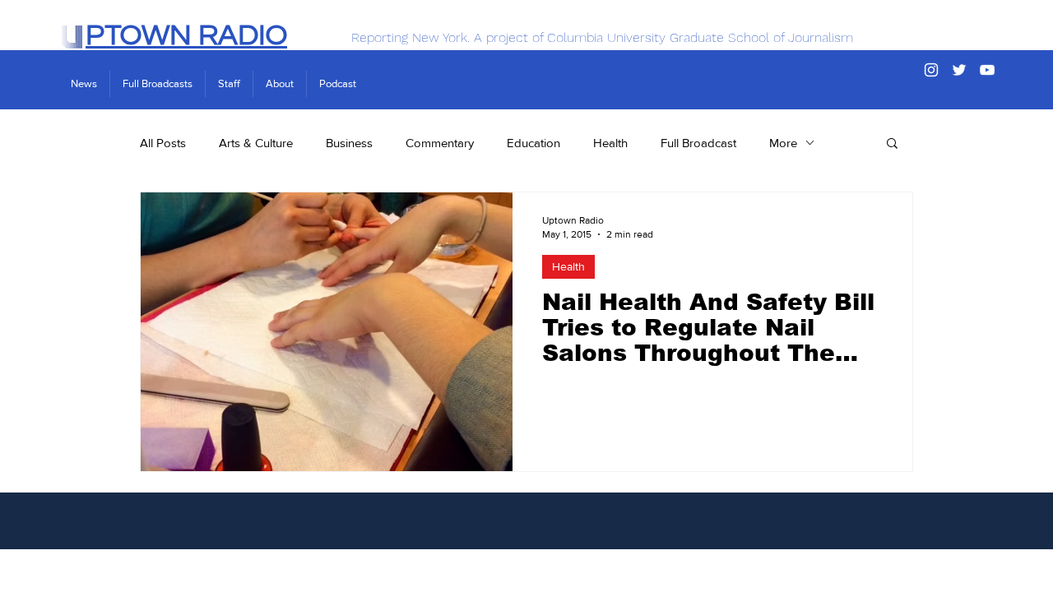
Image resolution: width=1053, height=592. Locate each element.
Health (610, 143)
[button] (892, 144)
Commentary (440, 143)
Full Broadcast (698, 143)
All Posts (163, 143)
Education (533, 143)
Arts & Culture (256, 143)
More (783, 143)
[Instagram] (931, 70)
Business (349, 143)
